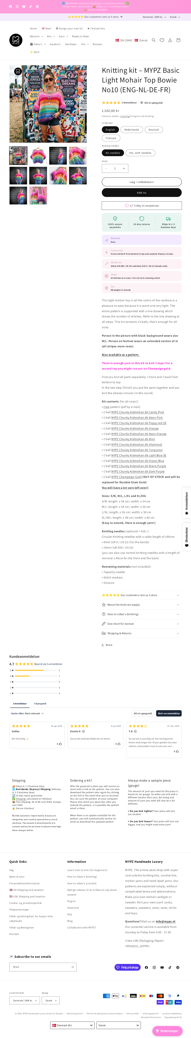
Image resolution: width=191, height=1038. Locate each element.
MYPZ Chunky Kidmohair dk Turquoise (136, 450)
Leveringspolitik (151, 1013)
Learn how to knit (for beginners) (87, 870)
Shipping (21, 798)
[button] (36, 36)
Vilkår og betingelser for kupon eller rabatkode (31, 919)
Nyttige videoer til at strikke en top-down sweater (92, 892)
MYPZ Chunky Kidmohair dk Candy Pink (137, 412)
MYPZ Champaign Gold (126, 477)
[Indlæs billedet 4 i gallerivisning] (78, 156)
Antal (104, 161)
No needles (113, 152)
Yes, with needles (140, 152)
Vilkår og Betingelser (21, 927)
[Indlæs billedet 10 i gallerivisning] (38, 195)
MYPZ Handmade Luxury (34, 1013)
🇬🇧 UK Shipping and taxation (26, 890)
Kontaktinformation (151, 1017)
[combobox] (72, 1025)
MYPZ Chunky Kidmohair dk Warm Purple (138, 466)
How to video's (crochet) (82, 883)
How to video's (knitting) (82, 876)
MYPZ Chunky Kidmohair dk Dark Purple (138, 471)
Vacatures (73, 907)
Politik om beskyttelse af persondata (105, 1013)
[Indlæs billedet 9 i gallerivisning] (18, 195)
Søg (11, 870)
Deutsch (154, 129)
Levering (125, 116)
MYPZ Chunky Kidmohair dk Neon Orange (139, 434)
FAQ (69, 914)
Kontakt (14, 934)
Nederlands (131, 129)
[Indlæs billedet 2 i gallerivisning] (38, 156)
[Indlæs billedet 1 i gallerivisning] (18, 156)
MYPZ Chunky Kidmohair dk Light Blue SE (138, 455)
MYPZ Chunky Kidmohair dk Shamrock (136, 444)
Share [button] (109, 645)
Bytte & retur (17, 876)
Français (111, 138)
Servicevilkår (132, 1013)
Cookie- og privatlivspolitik (25, 903)
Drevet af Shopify (54, 1013)
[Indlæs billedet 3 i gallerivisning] (58, 156)
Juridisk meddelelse (172, 1013)
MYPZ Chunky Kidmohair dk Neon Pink (137, 418)
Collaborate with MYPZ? (81, 927)
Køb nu (141, 192)
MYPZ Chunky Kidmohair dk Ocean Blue (137, 461)
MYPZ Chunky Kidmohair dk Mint (133, 439)
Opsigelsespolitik (173, 1017)
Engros (71, 901)
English (110, 129)
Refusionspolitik (75, 1013)
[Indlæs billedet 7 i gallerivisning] (58, 176)
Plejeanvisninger (19, 909)
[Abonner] (72, 967)
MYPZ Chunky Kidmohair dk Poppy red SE (138, 423)
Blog (70, 921)
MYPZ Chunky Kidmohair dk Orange (135, 428)
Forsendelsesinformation (24, 883)
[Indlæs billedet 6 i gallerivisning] (38, 176)
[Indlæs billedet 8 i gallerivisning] (78, 176)
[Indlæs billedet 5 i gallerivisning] (18, 176)
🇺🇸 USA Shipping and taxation (27, 896)
